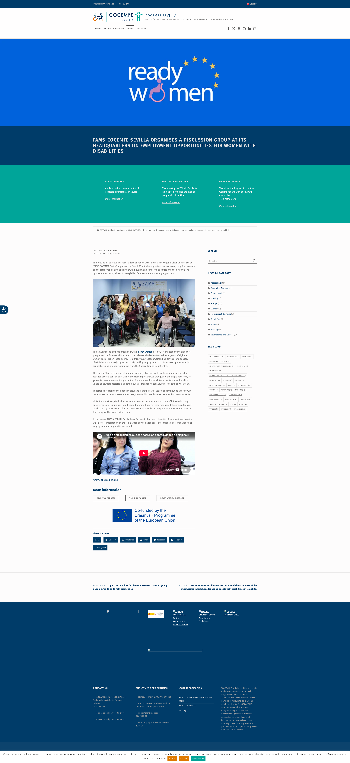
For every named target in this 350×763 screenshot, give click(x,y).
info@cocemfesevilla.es (103, 4)
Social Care (216, 319)
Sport (213, 324)
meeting (239, 380)
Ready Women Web (106, 498)
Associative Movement (220, 288)
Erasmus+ (242, 366)
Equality (214, 298)
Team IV (243, 404)
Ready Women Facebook (172, 498)
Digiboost (247, 356)
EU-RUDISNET (215, 371)
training (213, 409)
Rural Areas (215, 399)
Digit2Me (213, 361)
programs (226, 390)
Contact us (141, 28)
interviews (214, 380)
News (130, 28)
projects (240, 390)
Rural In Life (231, 399)
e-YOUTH (225, 361)
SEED (233, 404)
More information (114, 199)
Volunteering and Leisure (222, 334)
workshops (239, 409)
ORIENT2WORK (244, 385)
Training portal (137, 498)
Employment (216, 293)
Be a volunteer (216, 356)
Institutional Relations (221, 314)
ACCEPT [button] (172, 759)
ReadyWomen (235, 395)
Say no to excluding (218, 404)
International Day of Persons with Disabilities (227, 376)
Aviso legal (183, 710)
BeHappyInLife (233, 356)
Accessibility (216, 283)
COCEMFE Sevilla (161, 16)
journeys (227, 380)
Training (214, 329)
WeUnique (226, 409)
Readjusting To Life (217, 395)
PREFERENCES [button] (198, 759)
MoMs (231, 385)
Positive (213, 390)
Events (117, 254)
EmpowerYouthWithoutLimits (221, 366)
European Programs (114, 28)
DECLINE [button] (183, 759)
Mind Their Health (216, 385)
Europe (110, 254)
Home (98, 28)
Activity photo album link (105, 480)
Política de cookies (187, 705)
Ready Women (145, 352)
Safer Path (245, 399)
